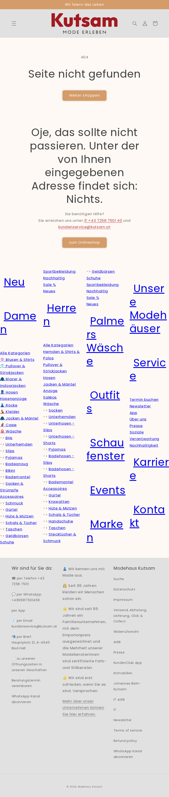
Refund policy (125, 741)
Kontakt (147, 516)
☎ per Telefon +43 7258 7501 (28, 581)
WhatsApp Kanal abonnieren (26, 699)
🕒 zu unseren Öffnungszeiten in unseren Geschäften (29, 664)
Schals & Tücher (21, 522)
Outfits (103, 402)
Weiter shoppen (84, 95)
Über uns (138, 419)
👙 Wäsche (11, 431)
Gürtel (12, 509)
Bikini (10, 470)
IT (115, 709)
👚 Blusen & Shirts (17, 359)
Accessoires (12, 496)
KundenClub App (128, 663)
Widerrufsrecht (126, 631)
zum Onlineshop (84, 242)
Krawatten (59, 501)
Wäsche (51, 403)
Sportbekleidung (59, 271)
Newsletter (140, 406)
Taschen (14, 529)
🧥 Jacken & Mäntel (19, 418)
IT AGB (119, 699)
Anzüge (50, 390)
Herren (59, 315)
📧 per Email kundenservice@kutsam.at (34, 623)
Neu (14, 282)
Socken (56, 410)
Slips (10, 451)
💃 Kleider (10, 411)
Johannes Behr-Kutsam (127, 686)
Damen (18, 323)
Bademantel (18, 477)
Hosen (49, 377)
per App (18, 610)
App (133, 412)
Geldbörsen (17, 535)
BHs (9, 437)
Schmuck (14, 503)
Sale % (49, 284)
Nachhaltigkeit (144, 445)
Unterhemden (19, 444)
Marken (104, 531)
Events (107, 490)
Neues (49, 291)
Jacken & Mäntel (59, 384)
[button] (14, 23)
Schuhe (7, 542)
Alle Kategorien (15, 353)
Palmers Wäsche (105, 341)
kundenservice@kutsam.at (84, 227)
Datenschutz (124, 589)
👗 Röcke (8, 405)
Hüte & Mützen (20, 516)
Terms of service (128, 730)
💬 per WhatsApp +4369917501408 (27, 597)
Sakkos (50, 397)
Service (148, 369)
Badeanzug (17, 464)
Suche (119, 579)
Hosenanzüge (13, 398)
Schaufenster (105, 449)
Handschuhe (61, 521)
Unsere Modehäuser (148, 308)
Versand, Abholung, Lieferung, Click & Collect (130, 616)
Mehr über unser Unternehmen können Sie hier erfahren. (83, 707)
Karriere (149, 469)
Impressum (123, 599)
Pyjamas (14, 457)
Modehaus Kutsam (90, 786)
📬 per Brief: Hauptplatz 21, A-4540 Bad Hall (31, 642)
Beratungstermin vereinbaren (26, 683)
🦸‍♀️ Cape (8, 424)
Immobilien (123, 673)
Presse (136, 425)
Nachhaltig (54, 278)
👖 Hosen (9, 392)
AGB (117, 642)
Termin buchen (144, 399)
